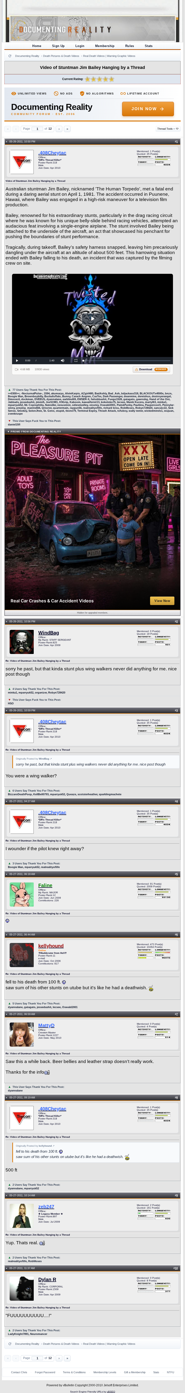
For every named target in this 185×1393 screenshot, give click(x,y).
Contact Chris (19, 1372)
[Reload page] (10, 56)
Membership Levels (104, 1372)
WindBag (48, 632)
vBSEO (111, 1391)
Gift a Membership (134, 1372)
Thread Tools (166, 128)
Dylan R (47, 1279)
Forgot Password (45, 1372)
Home (36, 46)
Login (80, 46)
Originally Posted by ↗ (34, 758)
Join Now (144, 109)
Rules (129, 46)
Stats (149, 46)
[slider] (127, 360)
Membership (105, 46)
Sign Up (58, 46)
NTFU (170, 1372)
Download (152, 369)
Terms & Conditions (74, 1372)
